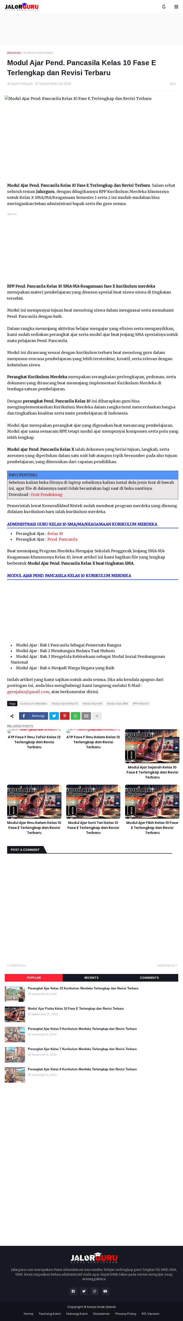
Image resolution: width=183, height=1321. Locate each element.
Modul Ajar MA (92, 703)
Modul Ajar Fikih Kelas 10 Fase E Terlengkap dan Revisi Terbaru (152, 827)
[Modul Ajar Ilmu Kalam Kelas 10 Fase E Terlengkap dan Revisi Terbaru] (34, 802)
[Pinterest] (65, 716)
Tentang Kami (50, 1313)
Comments (149, 977)
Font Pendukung (46, 494)
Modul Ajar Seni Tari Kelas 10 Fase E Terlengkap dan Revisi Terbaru (93, 827)
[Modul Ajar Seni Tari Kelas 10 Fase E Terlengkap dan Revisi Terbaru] (93, 802)
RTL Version (150, 1313)
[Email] (86, 716)
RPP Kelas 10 (141, 703)
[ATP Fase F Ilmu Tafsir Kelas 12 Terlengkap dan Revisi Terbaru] (34, 731)
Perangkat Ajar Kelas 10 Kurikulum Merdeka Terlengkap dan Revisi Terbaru (83, 988)
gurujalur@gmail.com (28, 691)
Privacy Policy (125, 1313)
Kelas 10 (55, 533)
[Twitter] (54, 716)
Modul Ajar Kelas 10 (65, 703)
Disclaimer (101, 1313)
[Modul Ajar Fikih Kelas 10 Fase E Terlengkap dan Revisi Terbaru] (152, 802)
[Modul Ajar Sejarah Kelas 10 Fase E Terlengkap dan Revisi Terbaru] (152, 746)
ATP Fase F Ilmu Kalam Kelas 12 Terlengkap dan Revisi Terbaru (93, 742)
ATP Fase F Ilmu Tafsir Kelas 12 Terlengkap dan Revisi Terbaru (34, 742)
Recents (91, 977)
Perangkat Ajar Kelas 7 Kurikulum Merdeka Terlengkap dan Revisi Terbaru (82, 1049)
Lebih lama (166, 965)
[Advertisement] (91, 28)
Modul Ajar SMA (117, 703)
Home (28, 1313)
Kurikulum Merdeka (38, 52)
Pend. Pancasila (62, 539)
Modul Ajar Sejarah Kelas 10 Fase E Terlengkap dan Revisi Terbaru (152, 772)
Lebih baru (18, 965)
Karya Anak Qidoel (101, 1307)
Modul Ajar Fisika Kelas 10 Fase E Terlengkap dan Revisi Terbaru (76, 1008)
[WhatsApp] (75, 716)
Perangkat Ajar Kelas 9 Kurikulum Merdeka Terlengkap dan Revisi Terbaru (82, 1029)
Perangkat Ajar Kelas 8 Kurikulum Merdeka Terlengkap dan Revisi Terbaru (82, 1069)
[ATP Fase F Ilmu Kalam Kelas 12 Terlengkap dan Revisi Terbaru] (93, 731)
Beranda (14, 52)
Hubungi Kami (77, 1313)
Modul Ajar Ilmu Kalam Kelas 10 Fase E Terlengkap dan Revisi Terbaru (34, 827)
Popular (34, 977)
